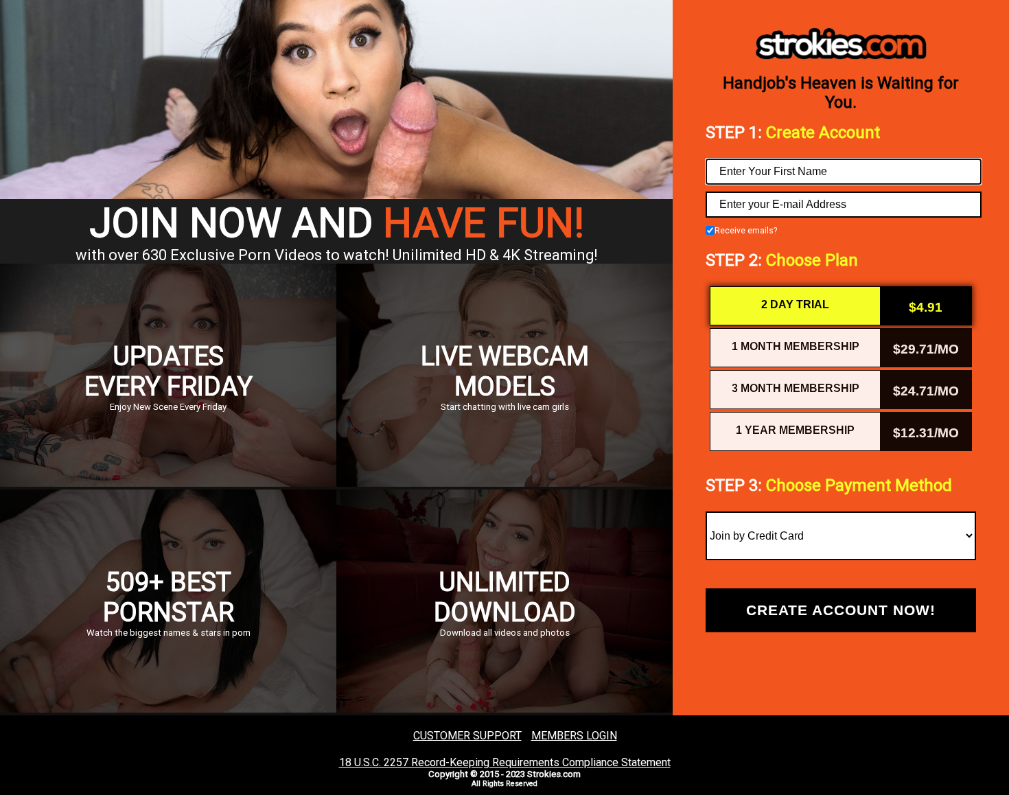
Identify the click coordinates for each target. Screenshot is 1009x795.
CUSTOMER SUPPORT (467, 735)
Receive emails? (746, 230)
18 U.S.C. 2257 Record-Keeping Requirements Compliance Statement (505, 762)
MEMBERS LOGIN (574, 735)
